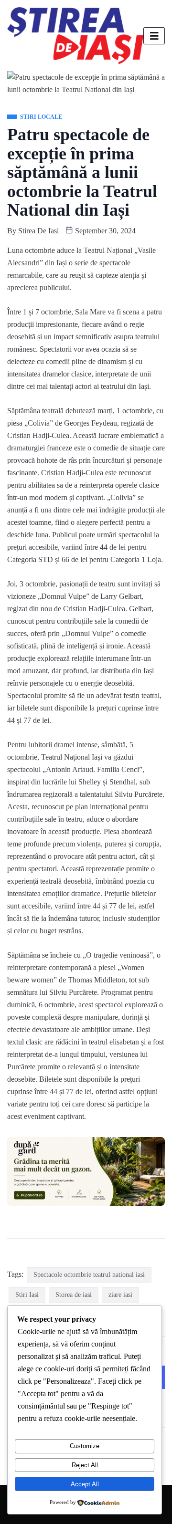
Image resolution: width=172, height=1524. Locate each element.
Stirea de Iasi (38, 231)
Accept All (85, 1484)
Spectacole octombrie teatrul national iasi (89, 1274)
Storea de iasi (73, 1294)
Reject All (85, 1465)
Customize (84, 1446)
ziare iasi (120, 1294)
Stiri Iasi (27, 1294)
